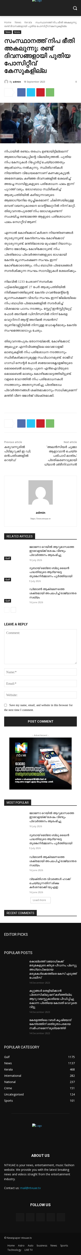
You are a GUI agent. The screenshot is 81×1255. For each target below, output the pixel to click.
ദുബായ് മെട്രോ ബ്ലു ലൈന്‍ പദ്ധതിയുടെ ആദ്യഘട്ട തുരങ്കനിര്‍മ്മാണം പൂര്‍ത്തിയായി (50, 572)
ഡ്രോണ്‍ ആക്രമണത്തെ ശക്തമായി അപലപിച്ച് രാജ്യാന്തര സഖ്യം (52, 593)
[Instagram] (51, 1217)
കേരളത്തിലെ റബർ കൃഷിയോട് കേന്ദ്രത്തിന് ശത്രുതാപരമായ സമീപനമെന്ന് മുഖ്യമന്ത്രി (50, 1024)
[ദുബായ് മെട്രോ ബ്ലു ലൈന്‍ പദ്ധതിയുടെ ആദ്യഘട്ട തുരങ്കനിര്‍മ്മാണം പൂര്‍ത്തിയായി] (15, 574)
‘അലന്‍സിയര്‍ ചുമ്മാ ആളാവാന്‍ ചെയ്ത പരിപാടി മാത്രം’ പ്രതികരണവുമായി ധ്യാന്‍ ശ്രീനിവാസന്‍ (60, 455)
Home (7, 22)
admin (17, 81)
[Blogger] (20, 1217)
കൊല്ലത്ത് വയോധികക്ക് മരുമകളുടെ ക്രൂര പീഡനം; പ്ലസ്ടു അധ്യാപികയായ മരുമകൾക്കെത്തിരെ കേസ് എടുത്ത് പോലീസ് (53, 969)
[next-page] (13, 610)
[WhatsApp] (50, 92)
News (18, 22)
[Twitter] (31, 92)
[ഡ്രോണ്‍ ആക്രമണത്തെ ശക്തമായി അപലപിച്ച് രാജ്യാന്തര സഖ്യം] (15, 595)
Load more (39, 900)
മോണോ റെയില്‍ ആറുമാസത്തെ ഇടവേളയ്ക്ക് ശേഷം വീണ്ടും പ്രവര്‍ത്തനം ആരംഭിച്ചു (51, 551)
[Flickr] (40, 1217)
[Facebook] (21, 92)
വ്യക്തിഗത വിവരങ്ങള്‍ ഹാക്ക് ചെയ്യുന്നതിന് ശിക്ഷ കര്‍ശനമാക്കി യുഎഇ (49, 883)
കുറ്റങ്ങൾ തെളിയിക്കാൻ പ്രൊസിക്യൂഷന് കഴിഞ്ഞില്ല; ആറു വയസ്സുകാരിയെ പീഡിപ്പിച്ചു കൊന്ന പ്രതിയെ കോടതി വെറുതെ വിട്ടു (53, 999)
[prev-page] (6, 610)
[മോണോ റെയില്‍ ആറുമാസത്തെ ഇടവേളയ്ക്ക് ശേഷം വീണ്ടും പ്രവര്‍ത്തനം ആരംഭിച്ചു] (15, 552)
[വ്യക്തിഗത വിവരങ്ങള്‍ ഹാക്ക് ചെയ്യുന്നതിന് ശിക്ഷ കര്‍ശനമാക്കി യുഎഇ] (15, 884)
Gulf (7, 558)
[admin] (7, 82)
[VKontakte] (61, 1217)
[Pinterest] (40, 92)
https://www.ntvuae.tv (41, 518)
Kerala (28, 22)
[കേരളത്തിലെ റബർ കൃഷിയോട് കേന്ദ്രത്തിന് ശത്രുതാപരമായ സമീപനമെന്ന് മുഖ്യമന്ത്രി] (15, 1025)
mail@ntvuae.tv (30, 1188)
